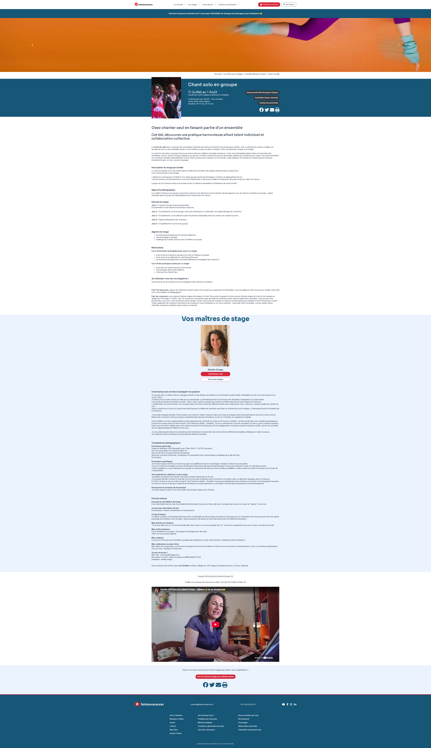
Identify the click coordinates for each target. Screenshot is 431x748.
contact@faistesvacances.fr (201, 704)
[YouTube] (283, 704)
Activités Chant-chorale (266, 98)
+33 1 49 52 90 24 (247, 704)
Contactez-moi (215, 374)
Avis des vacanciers (206, 730)
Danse (172, 722)
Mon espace (290, 4)
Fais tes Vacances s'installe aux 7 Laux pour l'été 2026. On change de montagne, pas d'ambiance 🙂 (215, 13)
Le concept (178, 5)
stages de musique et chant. (198, 296)
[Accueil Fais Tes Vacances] (144, 4)
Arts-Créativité (176, 715)
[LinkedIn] (295, 704)
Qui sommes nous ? (206, 715)
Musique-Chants (177, 719)
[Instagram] (291, 704)
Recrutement (243, 719)
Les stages (192, 5)
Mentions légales (205, 722)
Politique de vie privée (207, 719)
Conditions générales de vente (211, 726)
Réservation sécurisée (247, 726)
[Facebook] (287, 704)
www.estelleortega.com (169, 555)
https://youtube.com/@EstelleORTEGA (185, 557)
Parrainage (242, 722)
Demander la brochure (270, 4)
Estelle (188, 582)
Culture (173, 726)
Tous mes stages (215, 379)
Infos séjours (208, 5)
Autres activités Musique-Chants (262, 92)
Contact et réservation (227, 5)
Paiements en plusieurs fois (249, 730)
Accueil (217, 74)
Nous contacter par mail (248, 715)
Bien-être (174, 730)
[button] (32, 45)
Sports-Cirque (176, 733)
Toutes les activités (268, 103)
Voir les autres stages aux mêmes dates (215, 676)
